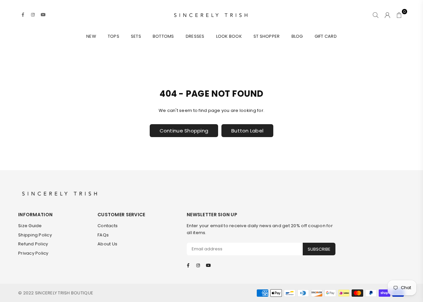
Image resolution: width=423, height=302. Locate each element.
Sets (136, 36)
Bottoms (163, 36)
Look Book (229, 36)
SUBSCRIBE (319, 249)
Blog (297, 36)
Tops (113, 36)
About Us (107, 244)
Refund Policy (33, 244)
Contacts (107, 226)
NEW (91, 36)
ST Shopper (266, 36)
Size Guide (30, 226)
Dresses (195, 36)
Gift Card (326, 36)
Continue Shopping (184, 130)
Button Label (247, 130)
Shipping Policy (35, 235)
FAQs (103, 235)
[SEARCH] (375, 15)
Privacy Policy (33, 253)
